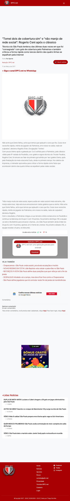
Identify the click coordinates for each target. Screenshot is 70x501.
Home (38, 466)
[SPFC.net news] (35, 293)
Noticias (39, 469)
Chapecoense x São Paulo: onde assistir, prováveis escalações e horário (30, 265)
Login (38, 490)
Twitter (58, 468)
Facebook (59, 465)
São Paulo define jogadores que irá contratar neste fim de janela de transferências (34, 280)
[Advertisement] (35, 20)
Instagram (59, 470)
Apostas (39, 472)
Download (35, 252)
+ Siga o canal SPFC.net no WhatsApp (19, 71)
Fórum (38, 475)
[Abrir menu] (63, 3)
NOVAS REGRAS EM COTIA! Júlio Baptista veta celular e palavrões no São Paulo (33, 268)
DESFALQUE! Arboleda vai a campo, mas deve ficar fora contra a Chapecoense (33, 277)
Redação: (8, 62)
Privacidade (40, 481)
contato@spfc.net (42, 478)
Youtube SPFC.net (42, 484)
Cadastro (39, 487)
